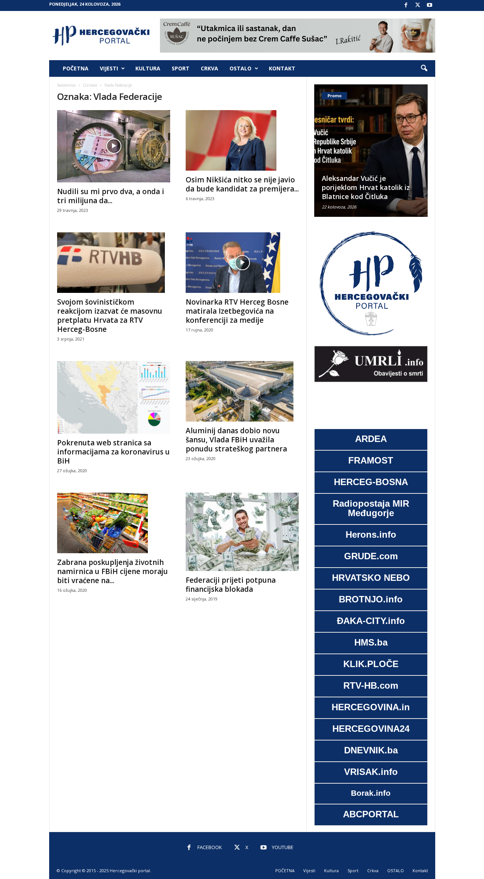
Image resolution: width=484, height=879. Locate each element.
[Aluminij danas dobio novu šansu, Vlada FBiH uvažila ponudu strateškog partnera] (242, 391)
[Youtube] (429, 5)
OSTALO (240, 68)
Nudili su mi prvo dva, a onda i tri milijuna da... (110, 196)
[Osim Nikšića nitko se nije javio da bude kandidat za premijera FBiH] (242, 140)
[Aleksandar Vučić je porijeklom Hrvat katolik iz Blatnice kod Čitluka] (371, 150)
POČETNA (75, 68)
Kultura (147, 68)
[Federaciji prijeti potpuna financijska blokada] (242, 532)
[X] (417, 5)
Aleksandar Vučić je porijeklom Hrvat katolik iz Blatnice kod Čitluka (366, 187)
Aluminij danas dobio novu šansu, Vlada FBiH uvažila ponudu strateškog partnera (236, 440)
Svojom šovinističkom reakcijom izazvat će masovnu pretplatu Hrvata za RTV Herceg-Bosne (109, 315)
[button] (424, 68)
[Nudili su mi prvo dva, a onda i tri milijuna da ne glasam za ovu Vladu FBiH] (114, 146)
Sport (180, 68)
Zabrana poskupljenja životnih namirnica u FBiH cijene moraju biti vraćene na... (112, 571)
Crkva (209, 68)
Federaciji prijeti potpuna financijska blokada (231, 584)
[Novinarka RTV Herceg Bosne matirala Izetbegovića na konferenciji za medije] (242, 262)
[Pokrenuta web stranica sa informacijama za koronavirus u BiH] (114, 397)
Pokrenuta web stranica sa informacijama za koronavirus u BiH (113, 452)
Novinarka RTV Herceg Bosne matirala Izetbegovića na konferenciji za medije (237, 311)
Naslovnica (66, 85)
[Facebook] (406, 5)
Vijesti (109, 68)
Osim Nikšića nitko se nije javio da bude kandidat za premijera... (242, 184)
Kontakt (282, 68)
